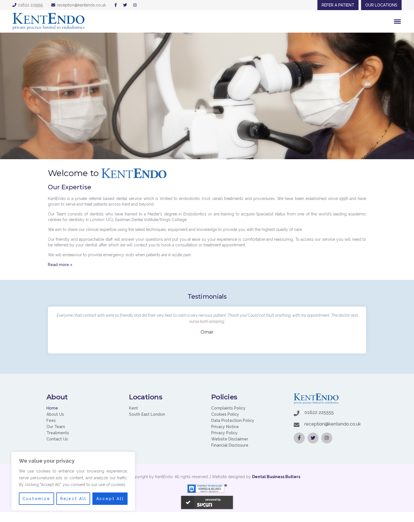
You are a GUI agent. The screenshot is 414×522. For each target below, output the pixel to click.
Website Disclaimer (229, 439)
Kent (133, 408)
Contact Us (57, 439)
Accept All (110, 498)
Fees (51, 420)
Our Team (55, 426)
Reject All (73, 498)
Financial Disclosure (229, 445)
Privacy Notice (225, 426)
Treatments (57, 433)
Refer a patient (338, 5)
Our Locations (381, 5)
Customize (36, 498)
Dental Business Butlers (276, 476)
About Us (55, 414)
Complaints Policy (228, 408)
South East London (147, 414)
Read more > (60, 264)
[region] (73, 481)
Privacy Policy (224, 433)
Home (52, 408)
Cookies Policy (225, 414)
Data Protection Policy (232, 420)
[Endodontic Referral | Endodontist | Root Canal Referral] (48, 21)
